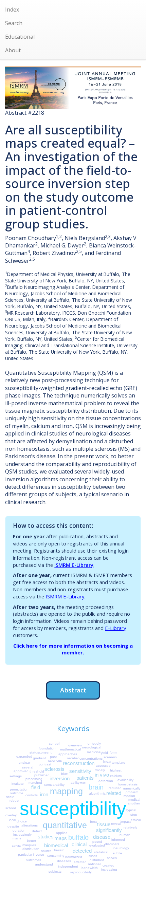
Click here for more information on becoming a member (73, 649)
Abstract (73, 690)
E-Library (115, 628)
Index (12, 9)
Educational (20, 36)
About (13, 50)
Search (13, 23)
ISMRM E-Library (73, 564)
